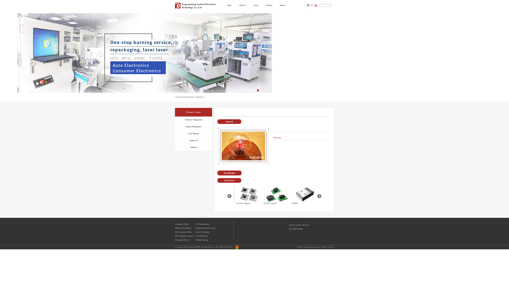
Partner (282, 5)
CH (311, 5)
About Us (242, 5)
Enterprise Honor (182, 240)
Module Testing (201, 240)
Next (319, 196)
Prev (229, 196)
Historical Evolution (183, 228)
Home (229, 5)
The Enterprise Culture (184, 236)
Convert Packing (202, 232)
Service (255, 5)
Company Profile (182, 224)
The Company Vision (183, 232)
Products (269, 5)
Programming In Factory (205, 228)
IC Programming (202, 224)
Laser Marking (201, 236)
